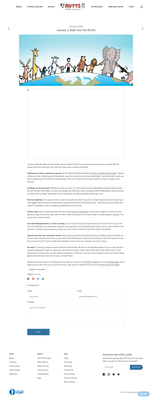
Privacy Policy (69, 374)
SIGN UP (136, 367)
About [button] (19, 7)
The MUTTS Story (44, 358)
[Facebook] (28, 278)
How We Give (42, 370)
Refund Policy (69, 382)
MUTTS (123, 392)
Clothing (12, 362)
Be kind (116, 214)
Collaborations (43, 374)
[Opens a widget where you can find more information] (144, 394)
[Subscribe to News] (43, 278)
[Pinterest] (33, 278)
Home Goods (14, 370)
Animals (37, 274)
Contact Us (68, 370)
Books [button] (51, 7)
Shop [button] (131, 7)
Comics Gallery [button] (35, 7)
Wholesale (68, 366)
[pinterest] (113, 374)
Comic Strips (14, 366)
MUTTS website (92, 262)
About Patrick (42, 362)
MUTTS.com (105, 265)
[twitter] (118, 374)
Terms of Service (70, 378)
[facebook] (103, 374)
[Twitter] (38, 278)
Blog (39, 378)
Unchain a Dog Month (79, 212)
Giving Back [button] (97, 7)
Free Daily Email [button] (116, 7)
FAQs (66, 358)
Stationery (13, 374)
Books (11, 358)
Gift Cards (68, 362)
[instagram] (108, 374)
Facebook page (112, 262)
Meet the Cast (43, 366)
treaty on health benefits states (104, 173)
